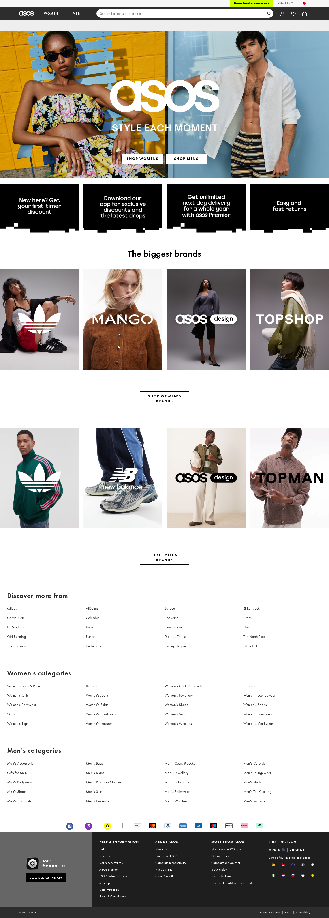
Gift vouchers (220, 856)
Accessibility (303, 912)
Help (102, 849)
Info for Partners (221, 876)
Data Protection (109, 890)
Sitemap (104, 883)
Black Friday (219, 869)
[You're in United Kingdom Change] (304, 3)
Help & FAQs (286, 3)
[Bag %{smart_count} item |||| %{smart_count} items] (304, 13)
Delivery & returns (111, 863)
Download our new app (252, 3)
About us (161, 849)
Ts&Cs (288, 912)
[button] (273, 864)
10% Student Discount (113, 876)
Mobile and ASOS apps (226, 849)
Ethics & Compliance (112, 896)
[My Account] (282, 13)
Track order (106, 856)
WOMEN (51, 13)
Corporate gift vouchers (226, 863)
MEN (77, 13)
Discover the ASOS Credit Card (231, 883)
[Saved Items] (293, 13)
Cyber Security (164, 876)
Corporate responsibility (170, 863)
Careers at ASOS (166, 856)
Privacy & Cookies (270, 912)
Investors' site (164, 869)
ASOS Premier (108, 869)
